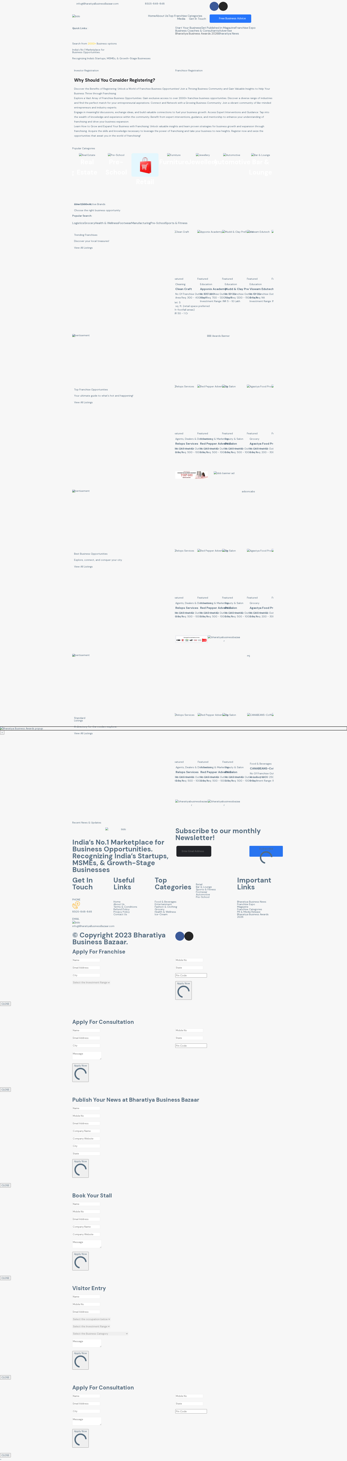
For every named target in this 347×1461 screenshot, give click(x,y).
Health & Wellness (107, 223)
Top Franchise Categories (185, 15)
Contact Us (120, 914)
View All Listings (83, 247)
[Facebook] (214, 6)
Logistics (78, 223)
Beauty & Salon (184, 438)
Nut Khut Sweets (262, 289)
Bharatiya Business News (251, 901)
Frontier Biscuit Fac (239, 768)
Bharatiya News (229, 33)
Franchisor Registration (189, 70)
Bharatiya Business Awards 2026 (197, 33)
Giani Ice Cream (261, 444)
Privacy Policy (121, 912)
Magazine (242, 906)
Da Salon (181, 444)
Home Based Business (238, 438)
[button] (0, 1459)
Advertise (225, 30)
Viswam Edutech (212, 289)
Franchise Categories (249, 909)
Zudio (229, 289)
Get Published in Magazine (218, 27)
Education (181, 284)
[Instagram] (223, 6)
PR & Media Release (248, 912)
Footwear (125, 223)
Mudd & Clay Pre (187, 289)
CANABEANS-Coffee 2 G (217, 768)
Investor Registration (86, 70)
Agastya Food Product (216, 444)
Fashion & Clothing (166, 906)
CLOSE (5, 1003)
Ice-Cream (256, 438)
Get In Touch (197, 18)
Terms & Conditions (125, 906)
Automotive (203, 894)
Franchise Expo (245, 27)
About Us (162, 15)
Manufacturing (141, 223)
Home (152, 15)
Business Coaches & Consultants (197, 30)
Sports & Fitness (176, 223)
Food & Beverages (260, 284)
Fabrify (230, 444)
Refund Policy (121, 909)
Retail (199, 884)
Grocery (89, 223)
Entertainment (163, 904)
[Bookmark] (178, 302)
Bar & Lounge (204, 887)
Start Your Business (188, 27)
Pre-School (158, 223)
